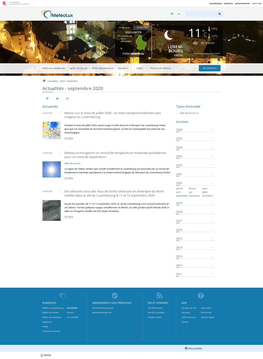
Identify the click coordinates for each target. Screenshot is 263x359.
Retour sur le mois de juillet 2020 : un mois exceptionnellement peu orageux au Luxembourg (112, 115)
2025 (179, 138)
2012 (179, 265)
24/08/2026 (142, 27)
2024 (179, 147)
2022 (179, 165)
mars (204, 188)
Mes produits (195, 348)
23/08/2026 (124, 27)
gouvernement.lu (242, 3)
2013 (179, 256)
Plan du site (206, 312)
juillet (205, 191)
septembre (182, 195)
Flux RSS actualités (156, 312)
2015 (179, 238)
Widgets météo (155, 317)
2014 (179, 247)
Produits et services (160, 68)
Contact (184, 322)
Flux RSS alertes (155, 308)
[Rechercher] (220, 14)
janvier (179, 188)
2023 (179, 156)
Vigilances (123, 68)
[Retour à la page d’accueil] (56, 16)
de (179, 14)
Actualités (53, 81)
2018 (179, 212)
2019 (179, 203)
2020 (62, 81)
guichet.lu (228, 3)
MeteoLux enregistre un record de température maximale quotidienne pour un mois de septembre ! (115, 155)
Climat (139, 68)
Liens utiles (206, 308)
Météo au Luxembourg (53, 68)
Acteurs (70, 312)
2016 (179, 230)
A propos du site (188, 308)
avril (178, 191)
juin (191, 191)
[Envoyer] (68, 98)
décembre (207, 195)
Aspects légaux (208, 317)
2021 (179, 174)
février (192, 188)
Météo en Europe (78, 68)
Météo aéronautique (102, 68)
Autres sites (257, 3)
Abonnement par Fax (101, 312)
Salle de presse (72, 163)
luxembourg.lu (216, 3)
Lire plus (68, 137)
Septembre (72, 81)
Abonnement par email (102, 308)
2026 (179, 129)
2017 (179, 221)
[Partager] (47, 98)
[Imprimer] (58, 98)
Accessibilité (72, 317)
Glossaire (185, 312)
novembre (194, 195)
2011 (179, 274)
